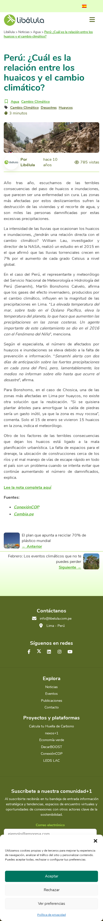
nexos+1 (51, 733)
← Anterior (32, 546)
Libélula (27, 165)
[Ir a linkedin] (49, 652)
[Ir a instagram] (59, 652)
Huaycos (66, 107)
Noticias (51, 687)
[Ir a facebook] (29, 652)
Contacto (51, 707)
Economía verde (51, 740)
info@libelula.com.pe (56, 618)
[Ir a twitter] (39, 651)
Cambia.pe (24, 514)
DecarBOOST (51, 747)
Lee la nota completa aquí (27, 487)
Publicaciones (51, 700)
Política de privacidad (51, 915)
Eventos (51, 693)
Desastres (49, 107)
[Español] (84, 6)
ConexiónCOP (26, 507)
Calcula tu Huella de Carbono (51, 726)
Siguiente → (70, 567)
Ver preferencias (51, 903)
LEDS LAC (51, 760)
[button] (95, 840)
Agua (15, 101)
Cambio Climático (35, 101)
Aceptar (51, 876)
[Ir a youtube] (70, 652)
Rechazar (52, 889)
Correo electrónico (50, 825)
